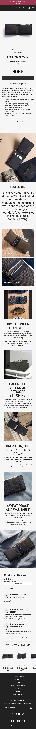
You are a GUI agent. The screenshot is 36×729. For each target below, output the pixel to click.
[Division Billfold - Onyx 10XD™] (5, 668)
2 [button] (13, 637)
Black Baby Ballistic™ (18, 71)
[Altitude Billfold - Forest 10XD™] (24, 668)
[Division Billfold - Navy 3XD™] (8, 668)
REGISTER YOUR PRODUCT (18, 685)
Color (18, 68)
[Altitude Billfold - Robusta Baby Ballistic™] (19, 668)
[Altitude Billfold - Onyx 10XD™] (22, 668)
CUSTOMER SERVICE (18, 676)
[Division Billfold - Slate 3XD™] (10, 668)
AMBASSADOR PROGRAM (18, 694)
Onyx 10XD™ (14, 71)
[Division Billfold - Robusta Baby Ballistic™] (12, 668)
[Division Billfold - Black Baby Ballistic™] (8, 670)
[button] (14, 61)
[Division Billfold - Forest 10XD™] (3, 668)
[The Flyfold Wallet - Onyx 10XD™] (33, 668)
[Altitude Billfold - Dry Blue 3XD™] (23, 670)
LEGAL (18, 691)
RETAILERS (18, 688)
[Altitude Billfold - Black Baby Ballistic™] (26, 668)
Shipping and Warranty (18, 125)
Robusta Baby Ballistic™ (21, 71)
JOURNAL (18, 682)
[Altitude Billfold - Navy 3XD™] (17, 668)
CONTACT (18, 679)
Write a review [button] (18, 583)
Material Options (18, 121)
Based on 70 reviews (10, 581)
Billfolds (20, 52)
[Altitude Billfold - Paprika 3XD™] (21, 670)
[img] (14, 594)
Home (14, 52)
